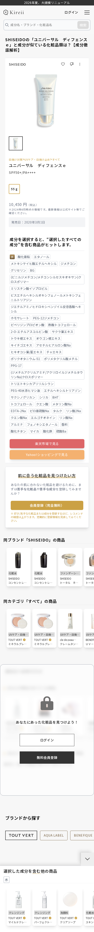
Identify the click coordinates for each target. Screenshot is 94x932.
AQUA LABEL (54, 835)
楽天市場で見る (47, 443)
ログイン (71, 12)
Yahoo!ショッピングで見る (47, 454)
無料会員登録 (47, 757)
